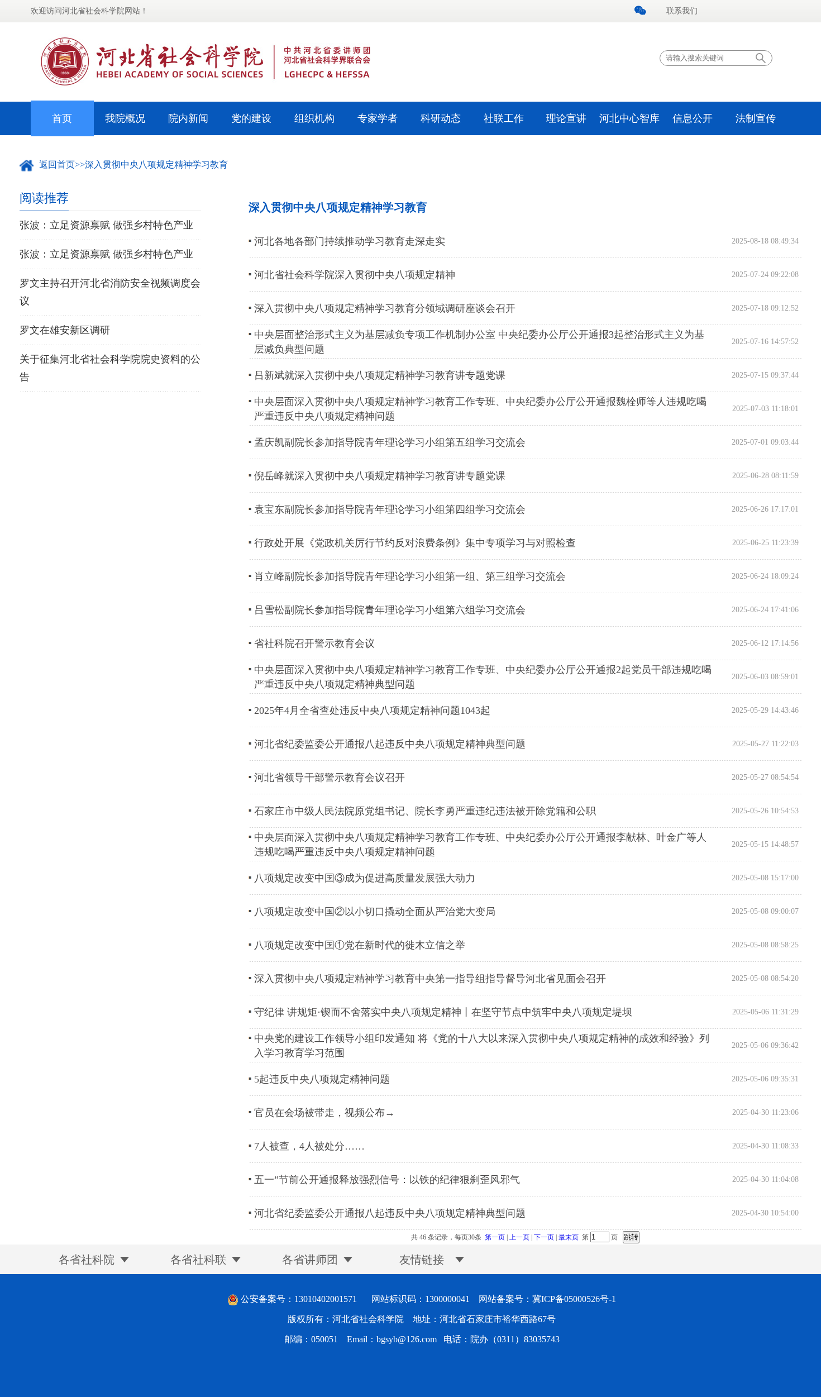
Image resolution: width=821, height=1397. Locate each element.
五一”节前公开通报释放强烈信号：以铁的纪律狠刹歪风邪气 (387, 1179)
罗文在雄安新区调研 (65, 330)
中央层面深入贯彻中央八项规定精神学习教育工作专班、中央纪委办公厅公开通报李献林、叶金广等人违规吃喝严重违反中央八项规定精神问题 (480, 844)
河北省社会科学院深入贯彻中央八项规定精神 (354, 274)
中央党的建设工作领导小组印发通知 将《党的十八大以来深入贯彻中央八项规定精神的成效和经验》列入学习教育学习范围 (481, 1046)
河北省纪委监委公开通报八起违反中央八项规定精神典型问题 (390, 744)
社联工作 (504, 118)
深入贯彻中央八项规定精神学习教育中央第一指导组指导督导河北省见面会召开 (430, 978)
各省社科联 (198, 1259)
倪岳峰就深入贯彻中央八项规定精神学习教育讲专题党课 (379, 475)
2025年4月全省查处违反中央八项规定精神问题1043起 (372, 710)
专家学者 (377, 118)
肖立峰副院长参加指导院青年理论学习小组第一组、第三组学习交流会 (410, 576)
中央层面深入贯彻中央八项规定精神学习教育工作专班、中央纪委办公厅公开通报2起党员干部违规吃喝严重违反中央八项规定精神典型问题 (483, 677)
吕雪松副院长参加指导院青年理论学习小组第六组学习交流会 (390, 610)
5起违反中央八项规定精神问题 (322, 1079)
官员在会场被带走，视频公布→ (324, 1112)
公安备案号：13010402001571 (299, 1299)
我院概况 (125, 118)
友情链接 (421, 1259)
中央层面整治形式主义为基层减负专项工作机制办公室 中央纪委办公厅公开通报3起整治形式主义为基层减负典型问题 (479, 342)
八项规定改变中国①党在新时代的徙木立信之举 (359, 945)
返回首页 (57, 164)
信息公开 (692, 118)
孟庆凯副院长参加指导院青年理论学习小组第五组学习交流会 (390, 442)
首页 (62, 118)
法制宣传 (756, 118)
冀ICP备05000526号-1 (574, 1299)
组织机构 (314, 118)
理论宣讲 (566, 118)
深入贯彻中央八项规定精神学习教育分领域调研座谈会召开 (384, 308)
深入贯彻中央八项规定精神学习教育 (156, 164)
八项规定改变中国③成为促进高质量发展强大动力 (364, 878)
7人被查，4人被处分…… (309, 1146)
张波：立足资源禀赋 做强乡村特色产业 (106, 225)
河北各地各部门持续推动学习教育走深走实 (349, 241)
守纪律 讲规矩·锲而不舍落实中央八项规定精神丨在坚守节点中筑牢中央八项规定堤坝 (443, 1012)
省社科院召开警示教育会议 (314, 643)
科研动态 (441, 118)
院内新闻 (188, 118)
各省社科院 (86, 1259)
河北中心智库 (629, 118)
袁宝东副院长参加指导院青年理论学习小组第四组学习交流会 (390, 509)
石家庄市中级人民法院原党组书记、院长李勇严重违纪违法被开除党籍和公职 (425, 811)
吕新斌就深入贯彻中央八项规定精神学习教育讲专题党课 (379, 375)
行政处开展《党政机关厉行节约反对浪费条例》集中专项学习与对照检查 (415, 543)
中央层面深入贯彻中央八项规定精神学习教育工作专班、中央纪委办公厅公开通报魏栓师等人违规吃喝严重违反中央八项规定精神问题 (480, 409)
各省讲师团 (310, 1259)
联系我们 (682, 11)
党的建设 (251, 118)
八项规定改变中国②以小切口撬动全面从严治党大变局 (374, 911)
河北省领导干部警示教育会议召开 (329, 777)
